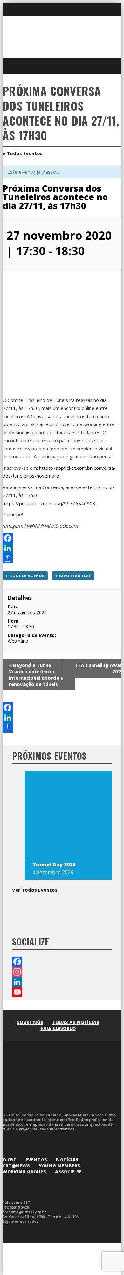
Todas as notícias (75, 1022)
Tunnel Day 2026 (53, 864)
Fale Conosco (58, 1028)
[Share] (62, 558)
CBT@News (16, 1166)
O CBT (10, 1160)
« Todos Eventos (23, 153)
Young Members (59, 1166)
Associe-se (68, 1172)
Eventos (36, 1160)
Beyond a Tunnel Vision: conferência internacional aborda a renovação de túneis (36, 674)
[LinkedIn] (62, 548)
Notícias (67, 1160)
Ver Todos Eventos (35, 890)
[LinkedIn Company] (62, 982)
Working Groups (24, 1172)
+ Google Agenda (25, 575)
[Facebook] (62, 538)
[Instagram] (62, 972)
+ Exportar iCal (73, 575)
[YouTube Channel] (62, 992)
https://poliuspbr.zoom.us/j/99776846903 (49, 503)
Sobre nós (30, 1022)
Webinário (18, 641)
